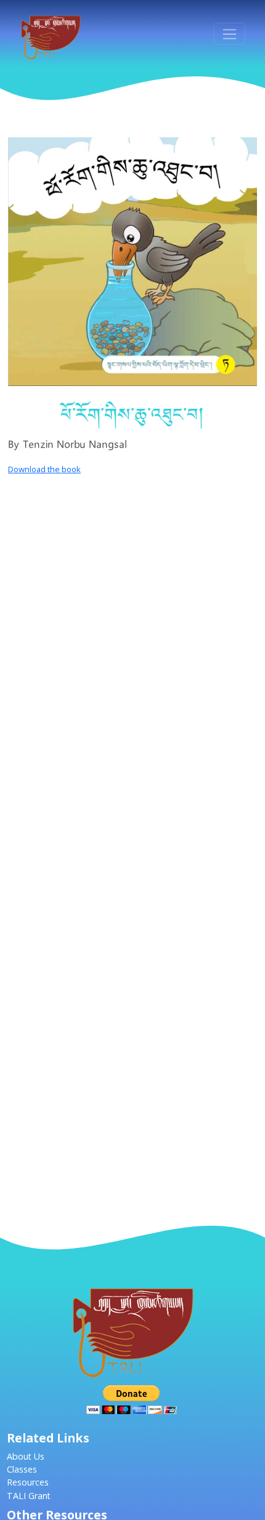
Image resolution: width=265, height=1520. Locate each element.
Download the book (44, 469)
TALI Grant (29, 1496)
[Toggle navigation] (229, 34)
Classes (22, 1469)
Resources (28, 1482)
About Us (25, 1456)
